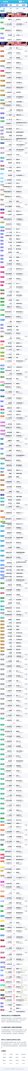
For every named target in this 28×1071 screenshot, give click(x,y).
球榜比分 (4, 1057)
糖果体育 (10, 1057)
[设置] (26, 2)
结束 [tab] (24, 8)
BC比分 (17, 1063)
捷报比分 (4, 1060)
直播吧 (23, 5)
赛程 (11, 5)
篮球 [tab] (23, 1)
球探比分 (23, 1060)
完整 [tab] (4, 8)
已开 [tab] (11, 8)
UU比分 (10, 1063)
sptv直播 (10, 1054)
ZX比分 (4, 1063)
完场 (17, 5)
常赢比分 (17, 1054)
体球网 (4, 1054)
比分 (4, 5)
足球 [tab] (20, 1)
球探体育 (17, 1060)
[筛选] (1, 2)
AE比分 (23, 1063)
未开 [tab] (17, 8)
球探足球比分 (23, 1054)
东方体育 (23, 1057)
